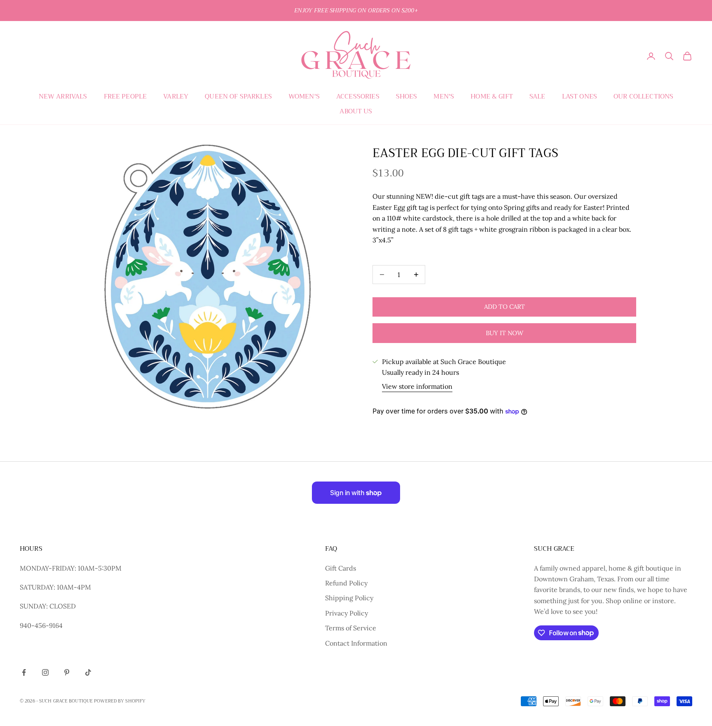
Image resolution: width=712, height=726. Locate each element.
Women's (304, 96)
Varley (175, 96)
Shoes (406, 96)
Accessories (357, 96)
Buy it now (504, 333)
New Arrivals (63, 96)
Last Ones (579, 96)
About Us (356, 111)
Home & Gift (492, 96)
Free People (125, 96)
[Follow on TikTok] (88, 672)
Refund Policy (346, 583)
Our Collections (643, 96)
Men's (443, 96)
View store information (417, 386)
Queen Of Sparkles (238, 96)
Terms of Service (350, 628)
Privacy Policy (346, 613)
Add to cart (504, 306)
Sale (537, 96)
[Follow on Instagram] (45, 672)
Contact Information (356, 643)
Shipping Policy (349, 598)
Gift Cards (340, 568)
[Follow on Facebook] (24, 672)
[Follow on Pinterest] (67, 672)
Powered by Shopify (119, 701)
